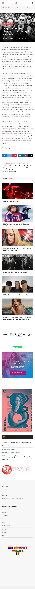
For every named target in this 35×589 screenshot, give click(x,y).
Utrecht (4, 532)
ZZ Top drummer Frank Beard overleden (16, 295)
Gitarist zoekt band (7, 446)
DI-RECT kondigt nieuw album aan (15, 272)
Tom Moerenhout (10, 38)
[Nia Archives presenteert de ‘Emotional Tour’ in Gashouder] (17, 213)
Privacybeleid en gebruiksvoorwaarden (13, 499)
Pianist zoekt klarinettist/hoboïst (11, 452)
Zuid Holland (5, 536)
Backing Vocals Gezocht (8, 449)
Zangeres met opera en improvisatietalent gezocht (16, 442)
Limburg (4, 519)
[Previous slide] (3, 335)
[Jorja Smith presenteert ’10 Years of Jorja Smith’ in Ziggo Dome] (17, 237)
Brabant (4, 512)
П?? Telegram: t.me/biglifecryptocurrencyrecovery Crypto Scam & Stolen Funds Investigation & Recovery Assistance (17, 457)
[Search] (32, 3)
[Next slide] (31, 335)
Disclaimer (5, 492)
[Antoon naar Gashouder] (17, 191)
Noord (3, 522)
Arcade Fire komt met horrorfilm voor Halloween (25, 168)
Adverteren (5, 495)
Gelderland (5, 515)
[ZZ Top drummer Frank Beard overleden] (17, 284)
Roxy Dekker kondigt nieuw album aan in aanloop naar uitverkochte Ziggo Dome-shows (17, 319)
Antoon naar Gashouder (11, 201)
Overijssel (5, 529)
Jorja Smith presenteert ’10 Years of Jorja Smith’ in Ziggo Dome (17, 249)
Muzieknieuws (8, 23)
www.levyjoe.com (7, 133)
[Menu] (3, 3)
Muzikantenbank (10, 437)
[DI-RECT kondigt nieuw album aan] (17, 262)
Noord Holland (6, 525)
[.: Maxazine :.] (17, 3)
